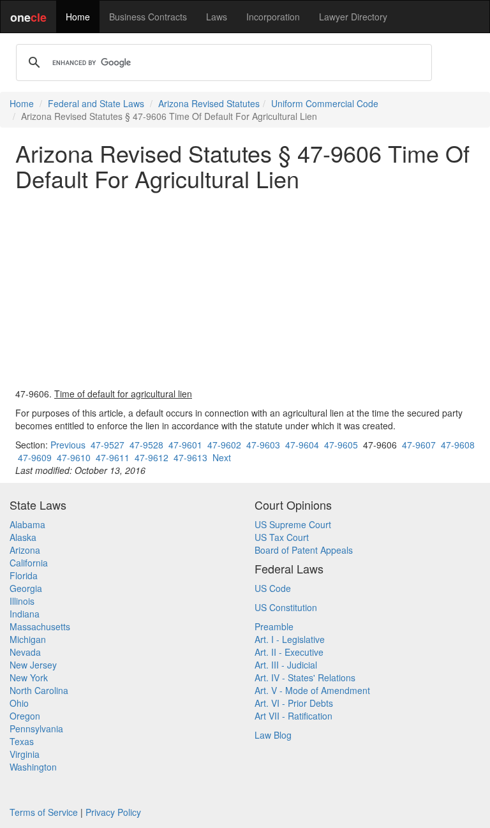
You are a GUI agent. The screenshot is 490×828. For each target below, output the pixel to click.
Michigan (28, 639)
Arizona (25, 549)
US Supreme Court (293, 524)
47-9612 (151, 457)
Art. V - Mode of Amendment (312, 690)
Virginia (25, 754)
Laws (216, 16)
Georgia (26, 588)
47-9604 (302, 444)
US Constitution (286, 607)
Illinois (22, 601)
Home (78, 16)
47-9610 (74, 457)
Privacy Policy (113, 812)
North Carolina (39, 690)
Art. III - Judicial (286, 664)
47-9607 (419, 444)
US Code (273, 588)
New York (29, 677)
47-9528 (146, 444)
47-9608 (458, 444)
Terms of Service (44, 812)
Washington (33, 766)
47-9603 (263, 444)
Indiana (25, 613)
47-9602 (224, 444)
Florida (24, 575)
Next (221, 457)
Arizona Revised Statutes (209, 103)
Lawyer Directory (353, 16)
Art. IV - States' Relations (305, 677)
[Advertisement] (245, 289)
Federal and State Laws (96, 103)
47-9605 (341, 444)
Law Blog (273, 734)
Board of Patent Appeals (304, 549)
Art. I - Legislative (290, 639)
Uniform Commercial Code (324, 103)
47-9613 (190, 457)
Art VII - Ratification (293, 715)
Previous (67, 444)
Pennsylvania (36, 728)
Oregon (25, 715)
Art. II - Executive (289, 652)
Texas (22, 741)
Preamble (274, 626)
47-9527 (107, 444)
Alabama (27, 524)
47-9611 (113, 457)
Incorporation (273, 16)
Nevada (25, 652)
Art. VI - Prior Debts (294, 703)
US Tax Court (282, 537)
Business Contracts (148, 16)
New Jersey (33, 664)
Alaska (23, 537)
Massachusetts (40, 626)
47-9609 (35, 457)
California (29, 562)
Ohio (19, 703)
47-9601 (185, 444)
